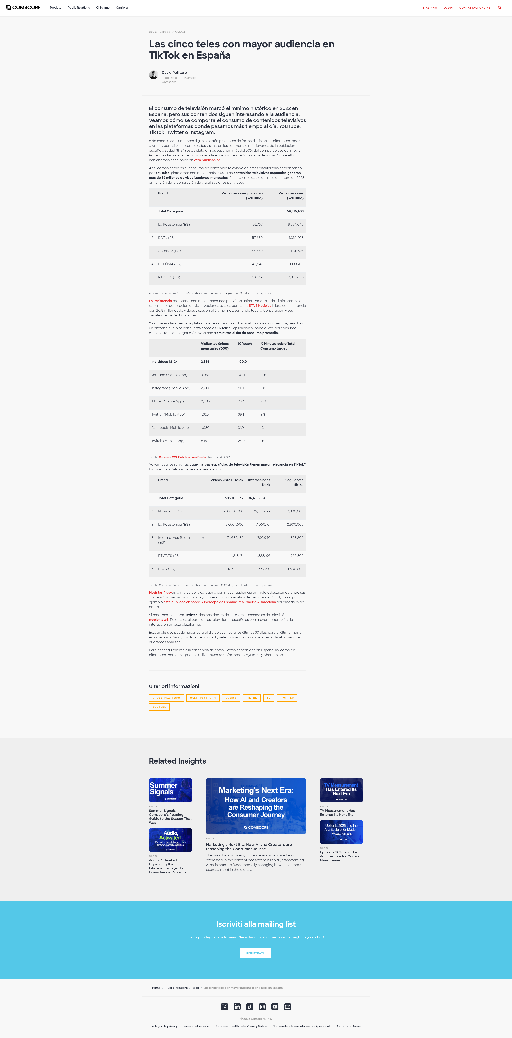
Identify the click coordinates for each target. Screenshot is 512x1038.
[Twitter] (224, 1008)
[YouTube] (275, 1008)
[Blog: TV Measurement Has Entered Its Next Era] (341, 790)
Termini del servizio (196, 1026)
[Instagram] (262, 1008)
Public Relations (177, 988)
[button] (430, 10)
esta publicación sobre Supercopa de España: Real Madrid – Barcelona (220, 602)
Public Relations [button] (79, 7)
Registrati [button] (255, 953)
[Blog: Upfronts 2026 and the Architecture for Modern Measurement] (341, 832)
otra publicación (207, 160)
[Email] (287, 1008)
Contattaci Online (348, 1026)
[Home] (23, 9)
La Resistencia (160, 301)
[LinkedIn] (237, 1008)
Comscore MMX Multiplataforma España (182, 457)
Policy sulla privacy (164, 1026)
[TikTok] (249, 1008)
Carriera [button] (122, 7)
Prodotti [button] (55, 7)
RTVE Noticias (260, 306)
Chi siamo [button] (103, 7)
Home (156, 988)
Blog (153, 32)
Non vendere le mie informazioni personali (301, 1026)
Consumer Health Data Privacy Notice (240, 1026)
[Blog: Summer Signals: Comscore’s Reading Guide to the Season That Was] (170, 790)
